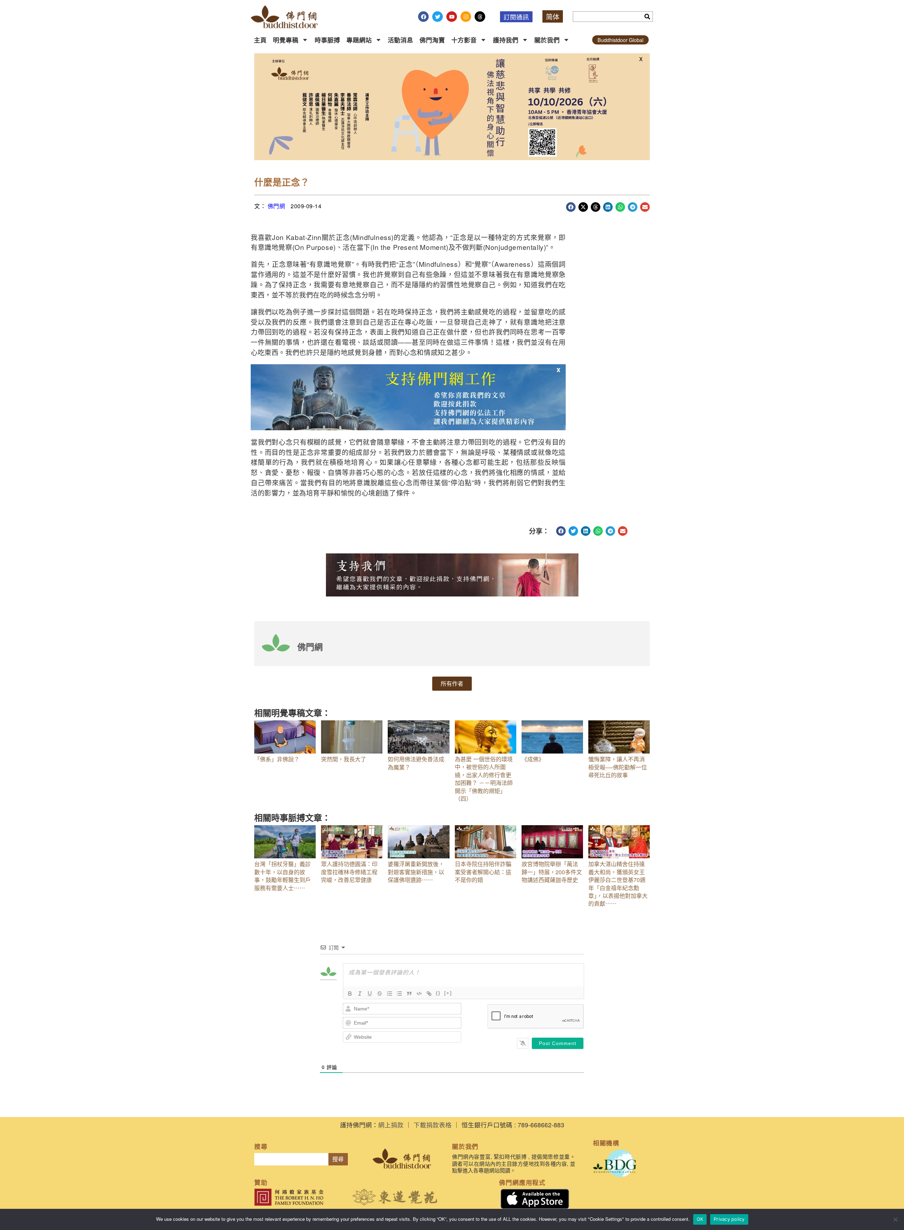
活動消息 (400, 39)
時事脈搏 (327, 39)
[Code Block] (419, 993)
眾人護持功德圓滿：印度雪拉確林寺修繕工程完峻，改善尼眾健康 (349, 872)
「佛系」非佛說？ (276, 759)
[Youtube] (451, 16)
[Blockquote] (409, 993)
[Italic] (360, 993)
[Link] (429, 993)
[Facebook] (423, 16)
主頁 (260, 39)
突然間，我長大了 (343, 759)
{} (438, 993)
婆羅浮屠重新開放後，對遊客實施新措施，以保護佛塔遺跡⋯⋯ (416, 872)
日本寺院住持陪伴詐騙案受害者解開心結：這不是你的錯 (483, 872)
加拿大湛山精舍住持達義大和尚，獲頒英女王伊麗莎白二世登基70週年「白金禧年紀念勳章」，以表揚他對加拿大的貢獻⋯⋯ (618, 883)
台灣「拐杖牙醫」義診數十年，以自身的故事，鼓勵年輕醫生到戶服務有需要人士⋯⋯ (282, 876)
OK (700, 1219)
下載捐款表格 (433, 1124)
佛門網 (276, 206)
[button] (571, 207)
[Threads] (480, 16)
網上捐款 (391, 1124)
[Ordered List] (389, 993)
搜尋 (338, 1159)
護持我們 (505, 39)
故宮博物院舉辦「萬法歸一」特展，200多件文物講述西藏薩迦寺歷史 (552, 872)
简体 (552, 16)
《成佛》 (533, 759)
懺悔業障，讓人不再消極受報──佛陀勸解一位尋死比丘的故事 (617, 767)
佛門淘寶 (432, 39)
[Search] (647, 17)
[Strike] (380, 993)
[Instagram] (465, 16)
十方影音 (464, 39)
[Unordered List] (399, 993)
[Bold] (350, 993)
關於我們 (547, 39)
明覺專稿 (285, 39)
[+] (448, 993)
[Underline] (370, 993)
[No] (895, 1219)
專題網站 (359, 39)
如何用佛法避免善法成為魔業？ (416, 763)
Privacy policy (729, 1219)
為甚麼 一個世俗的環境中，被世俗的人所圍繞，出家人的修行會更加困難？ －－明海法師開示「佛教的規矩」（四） (484, 779)
